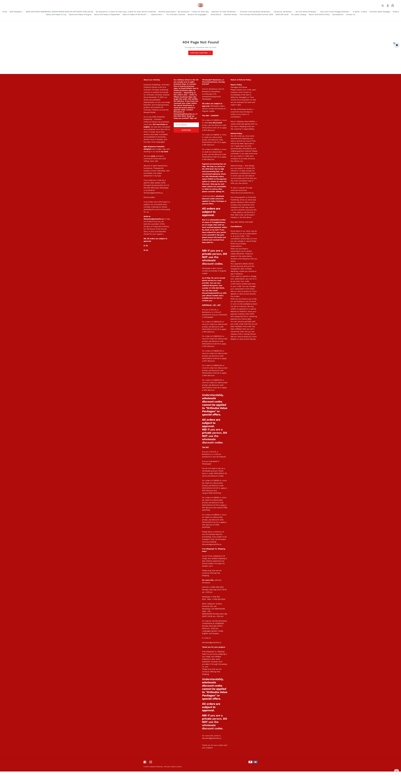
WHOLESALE (219, 473)
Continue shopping (199, 53)
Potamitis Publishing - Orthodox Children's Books (165, 766)
